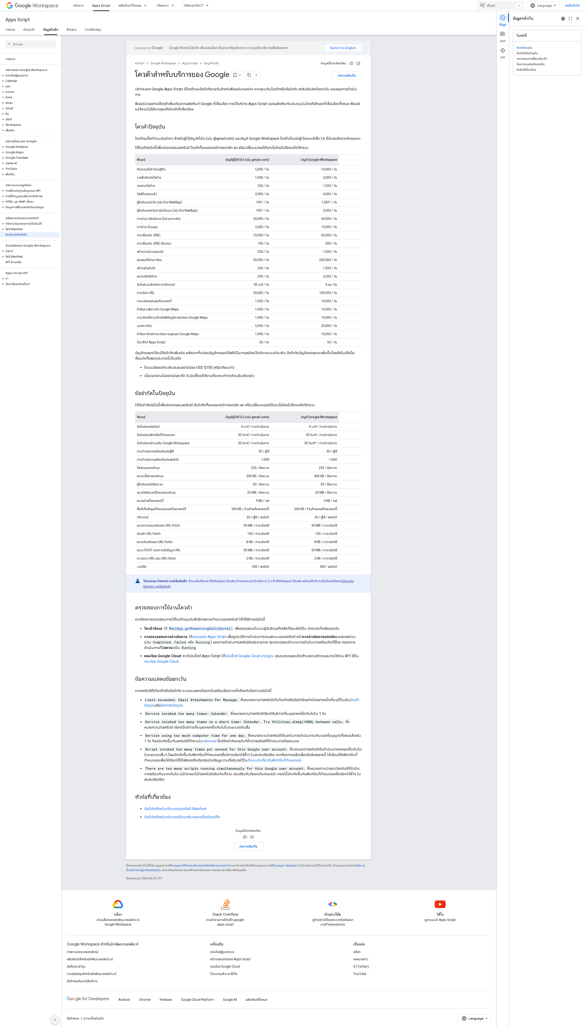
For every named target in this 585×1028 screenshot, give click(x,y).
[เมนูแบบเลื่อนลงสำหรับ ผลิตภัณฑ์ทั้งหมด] (146, 5)
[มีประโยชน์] (351, 63)
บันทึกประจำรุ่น (76, 966)
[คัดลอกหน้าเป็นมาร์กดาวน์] (249, 75)
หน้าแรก (78, 5)
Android (124, 999)
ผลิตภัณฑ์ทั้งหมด (130, 5)
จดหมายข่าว (360, 959)
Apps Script (101, 5)
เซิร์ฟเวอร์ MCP (193, 5)
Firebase (166, 999)
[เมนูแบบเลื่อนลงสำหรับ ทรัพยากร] (174, 5)
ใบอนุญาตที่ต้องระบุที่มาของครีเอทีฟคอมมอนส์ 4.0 (201, 865)
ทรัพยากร (162, 5)
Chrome (145, 999)
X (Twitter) (361, 966)
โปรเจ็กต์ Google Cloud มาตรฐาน (249, 656)
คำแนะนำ (29, 29)
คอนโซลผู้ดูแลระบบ (222, 952)
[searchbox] (30, 44)
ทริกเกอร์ (210, 741)
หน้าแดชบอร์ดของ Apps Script (230, 959)
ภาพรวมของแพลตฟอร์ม (82, 952)
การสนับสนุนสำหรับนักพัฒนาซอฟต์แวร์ (91, 974)
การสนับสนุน (93, 29)
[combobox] (501, 5)
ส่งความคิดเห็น (347, 75)
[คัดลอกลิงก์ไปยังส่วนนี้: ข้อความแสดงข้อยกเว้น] (191, 679)
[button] (30, 75)
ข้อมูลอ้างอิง (50, 29)
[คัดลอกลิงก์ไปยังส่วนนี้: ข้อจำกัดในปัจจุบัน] (179, 393)
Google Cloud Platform (197, 999)
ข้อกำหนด (73, 1018)
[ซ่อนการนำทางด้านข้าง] (55, 1019)
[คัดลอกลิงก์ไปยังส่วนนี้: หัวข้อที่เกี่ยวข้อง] (175, 797)
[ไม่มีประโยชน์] (358, 63)
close (577, 18)
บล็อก (357, 952)
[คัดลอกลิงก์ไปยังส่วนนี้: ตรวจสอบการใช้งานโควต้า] (196, 608)
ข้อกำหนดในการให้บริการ (82, 981)
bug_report (563, 18)
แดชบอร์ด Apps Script (209, 637)
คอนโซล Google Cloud (161, 661)
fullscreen (570, 18)
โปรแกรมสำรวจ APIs (223, 974)
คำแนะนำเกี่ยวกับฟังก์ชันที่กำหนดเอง (274, 760)
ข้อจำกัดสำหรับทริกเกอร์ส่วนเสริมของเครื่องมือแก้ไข (182, 817)
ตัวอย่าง (71, 29)
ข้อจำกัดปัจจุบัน (172, 705)
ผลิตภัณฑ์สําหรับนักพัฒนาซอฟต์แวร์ (90, 959)
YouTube (359, 974)
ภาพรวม (10, 29)
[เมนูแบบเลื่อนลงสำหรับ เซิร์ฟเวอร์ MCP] (208, 5)
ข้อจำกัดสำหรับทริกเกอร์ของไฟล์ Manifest (175, 809)
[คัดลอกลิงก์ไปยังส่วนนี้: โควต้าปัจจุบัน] (169, 127)
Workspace (45, 6)
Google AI (230, 999)
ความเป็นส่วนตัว (93, 1018)
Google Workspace (163, 63)
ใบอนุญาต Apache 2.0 (286, 865)
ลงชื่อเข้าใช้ (572, 5)
